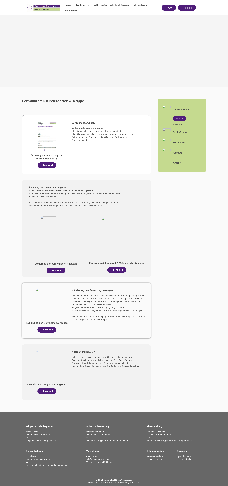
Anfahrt (177, 163)
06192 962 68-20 (42, 435)
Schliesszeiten (100, 5)
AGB (98, 480)
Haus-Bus (177, 124)
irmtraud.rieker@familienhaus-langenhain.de (47, 465)
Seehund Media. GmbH (97, 482)
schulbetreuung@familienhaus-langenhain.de (107, 440)
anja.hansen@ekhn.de (102, 462)
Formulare (179, 142)
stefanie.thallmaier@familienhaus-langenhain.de (169, 440)
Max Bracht (113, 482)
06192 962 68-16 (102, 435)
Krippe (68, 5)
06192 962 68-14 (102, 459)
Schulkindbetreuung (119, 5)
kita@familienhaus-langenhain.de (41, 440)
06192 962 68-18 (163, 435)
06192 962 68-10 (42, 459)
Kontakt (177, 152)
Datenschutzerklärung (111, 480)
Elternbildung (140, 5)
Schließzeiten (180, 132)
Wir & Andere (71, 10)
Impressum (127, 480)
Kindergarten (82, 5)
